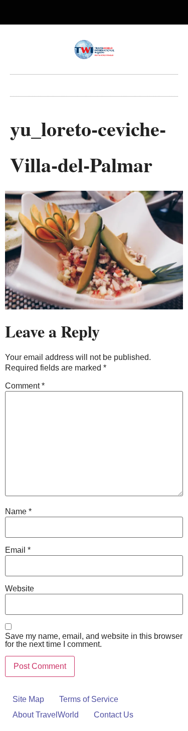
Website (19, 589)
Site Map (28, 699)
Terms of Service (88, 699)
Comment (25, 386)
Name (18, 512)
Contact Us (113, 714)
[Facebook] (86, 13)
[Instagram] (102, 13)
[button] (94, 83)
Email (18, 550)
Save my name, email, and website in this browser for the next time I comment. (93, 640)
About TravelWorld (46, 714)
